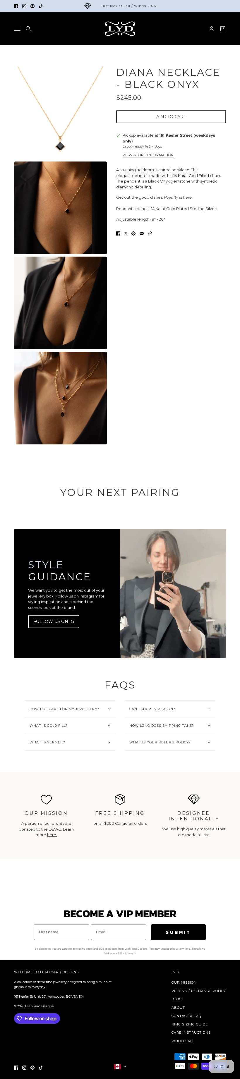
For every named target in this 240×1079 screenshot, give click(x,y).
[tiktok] (40, 6)
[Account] (211, 28)
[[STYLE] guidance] (173, 593)
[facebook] (16, 6)
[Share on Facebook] (118, 233)
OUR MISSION (184, 982)
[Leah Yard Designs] (120, 28)
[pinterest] (32, 6)
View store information (148, 155)
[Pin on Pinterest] (133, 233)
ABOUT (178, 1008)
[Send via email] (141, 233)
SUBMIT (178, 932)
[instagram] (24, 6)
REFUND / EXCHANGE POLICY (199, 991)
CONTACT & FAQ (186, 1016)
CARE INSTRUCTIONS (191, 1032)
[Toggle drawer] (17, 29)
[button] (150, 233)
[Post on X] (125, 233)
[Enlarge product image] (60, 112)
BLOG (177, 999)
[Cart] (223, 28)
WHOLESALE (183, 1041)
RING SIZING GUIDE (190, 1024)
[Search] (28, 28)
